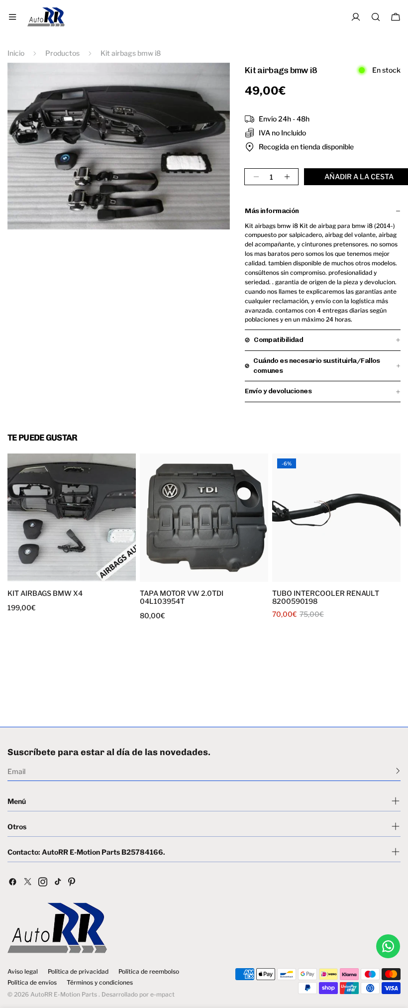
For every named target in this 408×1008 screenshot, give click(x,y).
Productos (62, 53)
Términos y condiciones (100, 982)
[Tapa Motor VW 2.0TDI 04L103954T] (204, 517)
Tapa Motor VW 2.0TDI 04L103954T (181, 597)
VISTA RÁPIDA (41, 575)
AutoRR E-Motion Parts (63, 994)
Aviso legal (22, 971)
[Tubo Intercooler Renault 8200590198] (336, 517)
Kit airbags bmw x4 (45, 593)
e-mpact (162, 994)
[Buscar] (376, 17)
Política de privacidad (78, 971)
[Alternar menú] (12, 17)
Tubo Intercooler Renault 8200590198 (325, 597)
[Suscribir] (398, 771)
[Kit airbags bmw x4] (71, 517)
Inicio (15, 53)
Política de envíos (32, 982)
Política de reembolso (148, 971)
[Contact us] (388, 946)
